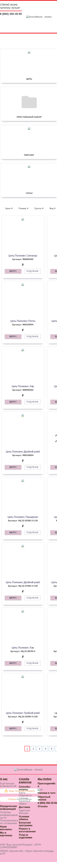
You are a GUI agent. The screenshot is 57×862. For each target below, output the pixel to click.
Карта (22, 792)
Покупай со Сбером (25, 797)
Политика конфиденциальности (9, 815)
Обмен (22, 803)
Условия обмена (24, 818)
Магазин (23, 813)
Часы (29, 193)
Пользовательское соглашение (9, 822)
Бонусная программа (25, 824)
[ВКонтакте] (40, 789)
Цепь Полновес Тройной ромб (23, 713)
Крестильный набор (29, 117)
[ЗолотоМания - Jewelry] (39, 17)
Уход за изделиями (25, 836)
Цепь (29, 79)
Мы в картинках (6, 834)
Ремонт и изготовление (27, 830)
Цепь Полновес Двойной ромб (23, 451)
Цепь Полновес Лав (23, 386)
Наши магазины (6, 828)
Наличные (25, 801)
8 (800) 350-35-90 (11, 13)
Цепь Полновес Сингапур (23, 255)
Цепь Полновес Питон (22, 321)
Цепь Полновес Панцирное (23, 517)
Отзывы (43, 806)
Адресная (24, 810)
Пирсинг (29, 155)
